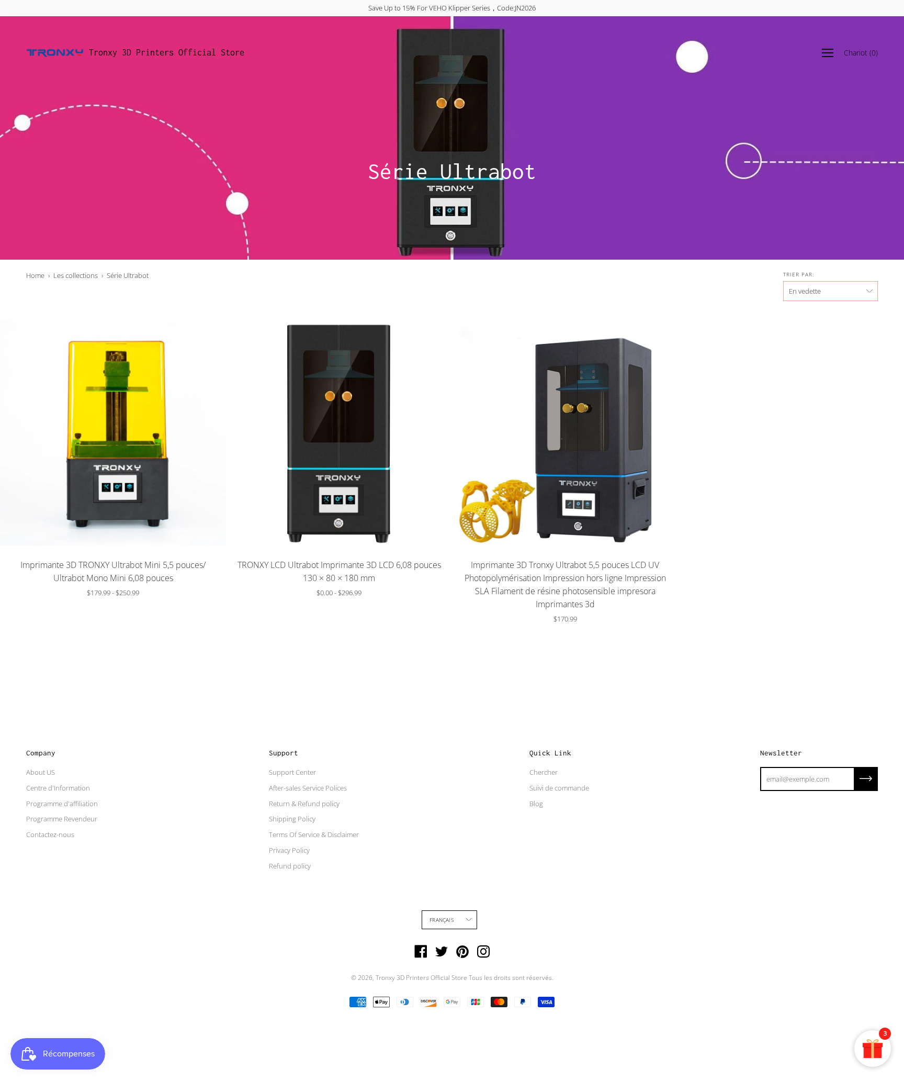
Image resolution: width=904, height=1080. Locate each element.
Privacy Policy (289, 850)
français (442, 919)
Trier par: (798, 274)
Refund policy (290, 866)
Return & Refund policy (304, 803)
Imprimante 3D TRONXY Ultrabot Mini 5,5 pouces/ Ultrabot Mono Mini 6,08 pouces (113, 571)
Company (40, 753)
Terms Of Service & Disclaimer (314, 834)
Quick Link (550, 753)
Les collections (75, 275)
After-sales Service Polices (308, 788)
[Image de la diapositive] (113, 432)
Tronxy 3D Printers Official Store (166, 52)
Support (283, 753)
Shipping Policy (292, 818)
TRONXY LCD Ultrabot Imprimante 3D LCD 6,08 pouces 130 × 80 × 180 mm (339, 571)
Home (35, 275)
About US (40, 772)
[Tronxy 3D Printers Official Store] (55, 53)
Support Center (292, 772)
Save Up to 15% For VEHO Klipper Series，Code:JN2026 (452, 8)
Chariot (861, 53)
